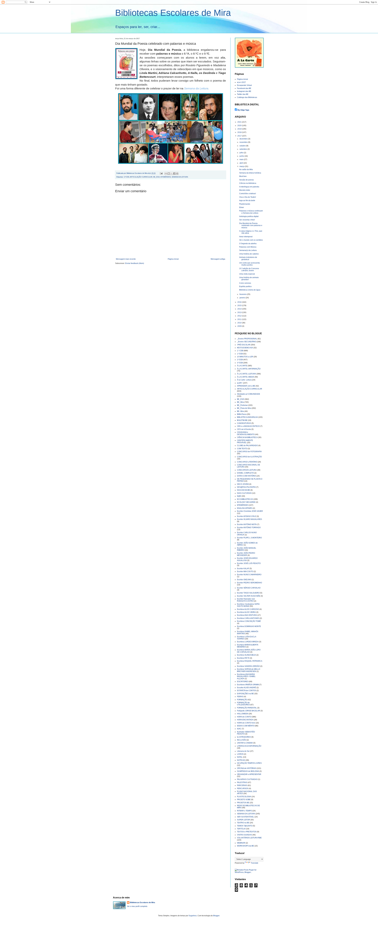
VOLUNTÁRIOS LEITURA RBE (249, 838)
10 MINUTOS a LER (245, 357)
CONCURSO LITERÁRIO (247, 462)
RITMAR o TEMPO (244, 811)
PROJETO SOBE (244, 800)
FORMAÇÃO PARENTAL (247, 708)
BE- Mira (240, 411)
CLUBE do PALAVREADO (247, 445)
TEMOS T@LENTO (244, 826)
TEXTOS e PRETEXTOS (246, 832)
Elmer (241, 207)
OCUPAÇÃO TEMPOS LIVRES (249, 763)
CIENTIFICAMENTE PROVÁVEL (245, 441)
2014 (239, 309)
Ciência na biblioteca (247, 183)
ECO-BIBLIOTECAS (245, 499)
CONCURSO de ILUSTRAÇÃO (249, 457)
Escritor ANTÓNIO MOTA (247, 524)
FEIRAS (240, 697)
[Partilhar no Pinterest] (177, 173)
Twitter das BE (242, 94)
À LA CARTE (242, 366)
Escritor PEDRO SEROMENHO (249, 583)
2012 (239, 316)
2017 (239, 136)
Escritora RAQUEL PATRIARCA (249, 661)
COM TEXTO (242, 449)
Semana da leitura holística (250, 173)
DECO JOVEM (243, 484)
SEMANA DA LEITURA (180, 177)
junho (242, 156)
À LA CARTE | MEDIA (245, 377)
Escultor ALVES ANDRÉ (246, 688)
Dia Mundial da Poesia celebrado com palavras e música (250, 225)
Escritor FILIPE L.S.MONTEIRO (249, 538)
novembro (243, 142)
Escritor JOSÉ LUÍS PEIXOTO (249, 563)
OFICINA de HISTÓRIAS (246, 768)
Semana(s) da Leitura (248, 250)
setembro (243, 149)
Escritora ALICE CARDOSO (248, 609)
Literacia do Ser (243, 751)
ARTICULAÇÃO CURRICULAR (141, 177)
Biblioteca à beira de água (249, 290)
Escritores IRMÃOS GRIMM (248, 685)
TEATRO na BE (243, 823)
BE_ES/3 (156, 177)
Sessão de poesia (246, 180)
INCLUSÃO (241, 740)
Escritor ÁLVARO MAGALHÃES (249, 519)
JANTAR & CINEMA (245, 743)
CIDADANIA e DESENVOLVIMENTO (246, 433)
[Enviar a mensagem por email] (165, 173)
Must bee (243, 176)
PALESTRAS (242, 782)
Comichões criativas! (247, 194)
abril (241, 163)
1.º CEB (240, 351)
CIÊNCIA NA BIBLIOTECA (247, 437)
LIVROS (240, 754)
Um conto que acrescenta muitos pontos (249, 264)
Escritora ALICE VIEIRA (246, 612)
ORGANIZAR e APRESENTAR (249, 774)
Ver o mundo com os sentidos (251, 240)
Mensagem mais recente (126, 259)
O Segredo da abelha (247, 244)
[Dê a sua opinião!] (168, 173)
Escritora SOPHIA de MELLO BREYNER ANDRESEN (248, 670)
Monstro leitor (244, 190)
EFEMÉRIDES (166, 177)
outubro (242, 146)
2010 (239, 323)
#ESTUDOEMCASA (245, 348)
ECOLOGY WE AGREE (246, 502)
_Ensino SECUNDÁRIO (246, 342)
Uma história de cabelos (249, 254)
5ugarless (193, 916)
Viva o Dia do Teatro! (247, 197)
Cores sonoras (245, 283)
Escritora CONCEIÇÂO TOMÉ (249, 621)
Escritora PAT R (243, 658)
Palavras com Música (247, 247)
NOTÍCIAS (241, 760)
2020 (239, 126)
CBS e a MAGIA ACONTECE (248, 426)
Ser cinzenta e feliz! (247, 220)
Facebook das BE (244, 88)
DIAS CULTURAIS (244, 493)
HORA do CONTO (244, 717)
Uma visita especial (247, 274)
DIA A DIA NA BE (243, 490)
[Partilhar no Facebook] (174, 173)
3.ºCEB (126, 177)
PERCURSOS (242, 788)
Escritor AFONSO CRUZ (246, 516)
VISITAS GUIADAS (244, 835)
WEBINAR (241, 843)
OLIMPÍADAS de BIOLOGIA (248, 771)
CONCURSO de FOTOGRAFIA (249, 452)
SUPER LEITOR (243, 820)
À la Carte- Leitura (244, 380)
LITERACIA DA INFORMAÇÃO (249, 746)
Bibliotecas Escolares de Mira (173, 13)
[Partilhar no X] (171, 173)
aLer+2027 (241, 82)
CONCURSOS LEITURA (247, 470)
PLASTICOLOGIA (244, 797)
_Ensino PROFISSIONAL (247, 339)
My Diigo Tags (243, 110)
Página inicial (173, 259)
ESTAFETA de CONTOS (246, 690)
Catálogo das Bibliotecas (247, 97)
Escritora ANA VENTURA (247, 615)
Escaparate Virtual (244, 85)
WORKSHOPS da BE (245, 846)
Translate (254, 863)
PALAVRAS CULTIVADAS (247, 779)
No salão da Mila (246, 169)
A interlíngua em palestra (249, 187)
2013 (239, 312)
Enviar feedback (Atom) (134, 263)
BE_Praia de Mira (244, 408)
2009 (239, 326)
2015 (239, 305)
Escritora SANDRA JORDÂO (248, 666)
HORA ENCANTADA (245, 720)
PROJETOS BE (243, 803)
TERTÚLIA (241, 829)
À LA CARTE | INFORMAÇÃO (248, 369)
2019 (239, 129)
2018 (239, 132)
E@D (239, 496)
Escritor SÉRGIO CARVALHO (248, 588)
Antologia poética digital (249, 216)
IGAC (239, 729)
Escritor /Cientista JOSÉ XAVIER (250, 511)
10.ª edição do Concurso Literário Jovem (249, 269)
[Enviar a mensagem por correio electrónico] (161, 173)
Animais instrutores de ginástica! (248, 258)
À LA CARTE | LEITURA (246, 374)
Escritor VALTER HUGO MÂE (248, 596)
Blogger (216, 916)
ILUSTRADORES (244, 737)
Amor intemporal (245, 237)
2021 (239, 122)
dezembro (243, 139)
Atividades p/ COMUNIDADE (248, 394)
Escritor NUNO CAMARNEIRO (249, 575)
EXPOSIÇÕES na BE (245, 694)
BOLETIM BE (242, 420)
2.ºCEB (240, 360)
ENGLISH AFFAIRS (244, 508)
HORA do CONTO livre (246, 723)
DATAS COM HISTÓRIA (246, 476)
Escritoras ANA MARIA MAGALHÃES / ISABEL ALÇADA (246, 676)
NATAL (239, 757)
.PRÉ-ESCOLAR (243, 345)
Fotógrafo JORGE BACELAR (248, 711)
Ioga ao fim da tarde (247, 200)
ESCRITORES (243, 681)
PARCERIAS (242, 785)
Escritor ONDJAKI (244, 580)
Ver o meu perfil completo (137, 906)
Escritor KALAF (243, 569)
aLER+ (240, 383)
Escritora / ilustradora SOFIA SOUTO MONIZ (248, 605)
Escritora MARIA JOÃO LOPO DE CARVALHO (248, 651)
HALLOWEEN (242, 714)
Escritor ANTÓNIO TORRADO (249, 527)
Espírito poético (245, 286)
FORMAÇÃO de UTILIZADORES (243, 704)
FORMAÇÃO (242, 700)
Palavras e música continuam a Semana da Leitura (251, 212)
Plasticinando (244, 204)
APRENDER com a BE (246, 386)
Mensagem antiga (218, 259)
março (242, 166)
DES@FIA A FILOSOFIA (246, 487)
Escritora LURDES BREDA (248, 642)
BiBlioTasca (241, 414)
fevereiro (243, 294)
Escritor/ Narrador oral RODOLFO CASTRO (246, 600)
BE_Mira (240, 402)
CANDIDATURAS (244, 423)
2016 (239, 302)
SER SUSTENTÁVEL (245, 817)
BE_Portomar (242, 405)
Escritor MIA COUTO (245, 571)
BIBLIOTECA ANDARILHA (247, 417)
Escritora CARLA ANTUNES (248, 618)
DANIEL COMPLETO (245, 473)
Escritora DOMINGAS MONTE (249, 626)
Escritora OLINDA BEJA (246, 655)
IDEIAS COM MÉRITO (246, 726)
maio (241, 159)
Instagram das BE (244, 91)
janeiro (242, 298)
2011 (239, 319)
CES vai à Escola (244, 429)
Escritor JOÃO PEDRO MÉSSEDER (246, 554)
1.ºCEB (240, 354)
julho (241, 153)
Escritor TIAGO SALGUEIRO (248, 593)
